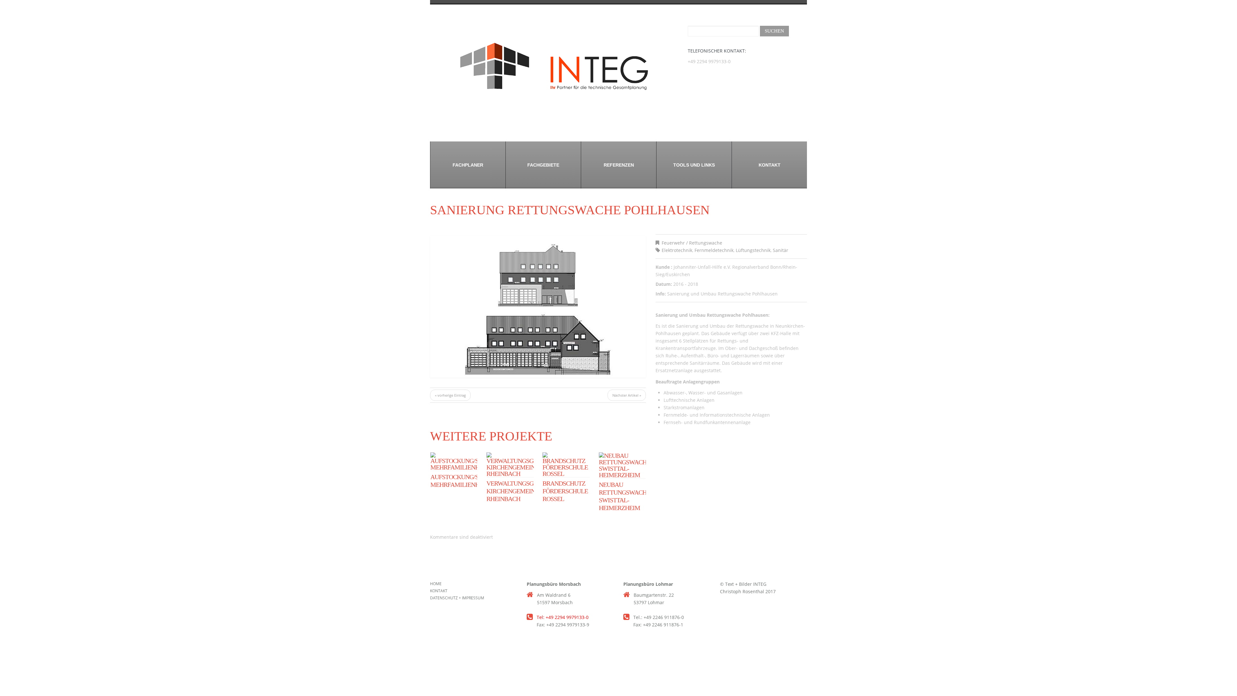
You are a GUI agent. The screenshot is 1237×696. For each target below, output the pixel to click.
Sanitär (780, 250)
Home (436, 583)
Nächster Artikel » (626, 395)
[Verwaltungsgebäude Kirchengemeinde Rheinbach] (509, 464)
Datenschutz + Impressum (457, 598)
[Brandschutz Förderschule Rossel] (566, 464)
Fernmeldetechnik (714, 250)
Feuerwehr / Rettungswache (692, 243)
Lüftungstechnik (753, 250)
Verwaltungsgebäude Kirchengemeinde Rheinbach (521, 491)
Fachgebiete (543, 165)
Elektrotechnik (677, 250)
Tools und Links (694, 165)
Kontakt (770, 165)
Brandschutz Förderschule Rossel (565, 491)
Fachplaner (468, 165)
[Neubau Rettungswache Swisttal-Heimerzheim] (622, 465)
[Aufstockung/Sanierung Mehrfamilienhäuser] (453, 461)
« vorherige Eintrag (450, 395)
